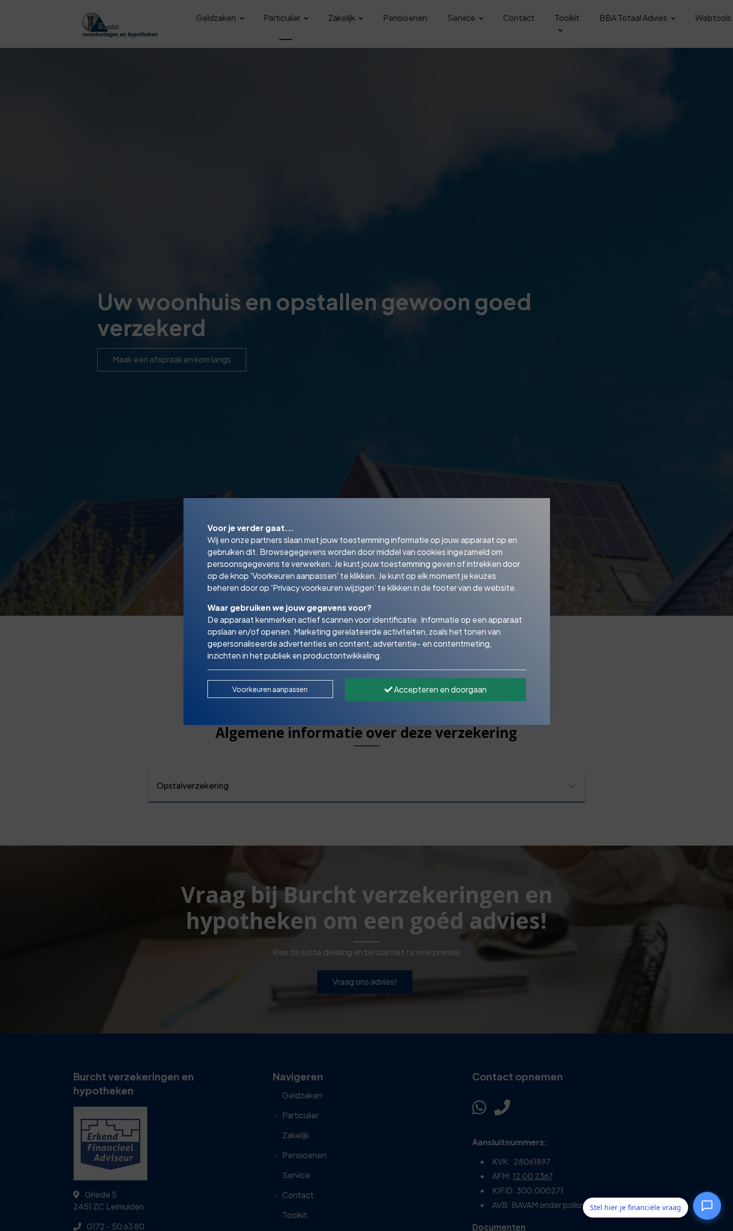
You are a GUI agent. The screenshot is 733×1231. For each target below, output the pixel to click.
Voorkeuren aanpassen (270, 689)
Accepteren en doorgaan (439, 689)
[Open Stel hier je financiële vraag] (707, 1208)
